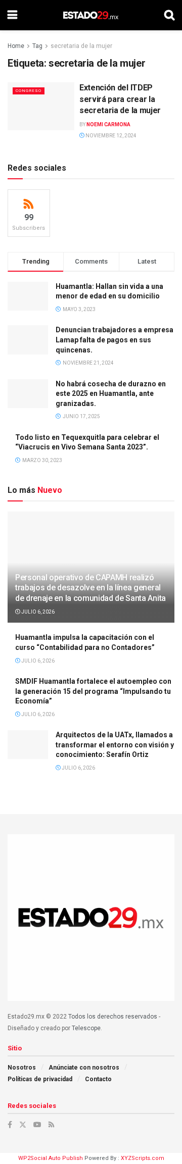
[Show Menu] (12, 15)
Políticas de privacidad (40, 1079)
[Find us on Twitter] (22, 1124)
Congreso (28, 90)
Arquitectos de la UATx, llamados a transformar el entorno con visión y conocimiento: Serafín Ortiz (115, 744)
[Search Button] (169, 15)
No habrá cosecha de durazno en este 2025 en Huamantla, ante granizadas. (111, 394)
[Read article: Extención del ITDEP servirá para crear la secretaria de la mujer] (41, 106)
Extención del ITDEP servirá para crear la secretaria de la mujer (120, 99)
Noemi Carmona (108, 124)
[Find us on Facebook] (10, 1124)
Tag (37, 45)
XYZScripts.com (142, 1158)
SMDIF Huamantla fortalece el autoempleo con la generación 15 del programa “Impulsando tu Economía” (93, 691)
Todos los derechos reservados (112, 1016)
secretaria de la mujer (81, 45)
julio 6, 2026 (37, 612)
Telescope (86, 1028)
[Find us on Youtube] (37, 1124)
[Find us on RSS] (51, 1124)
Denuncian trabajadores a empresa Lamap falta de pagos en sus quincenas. (114, 339)
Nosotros (22, 1067)
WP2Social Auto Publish (50, 1158)
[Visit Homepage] (91, 15)
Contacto (98, 1079)
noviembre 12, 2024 (110, 135)
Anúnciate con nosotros (84, 1067)
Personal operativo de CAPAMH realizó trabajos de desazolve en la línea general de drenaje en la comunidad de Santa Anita (90, 588)
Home (16, 45)
